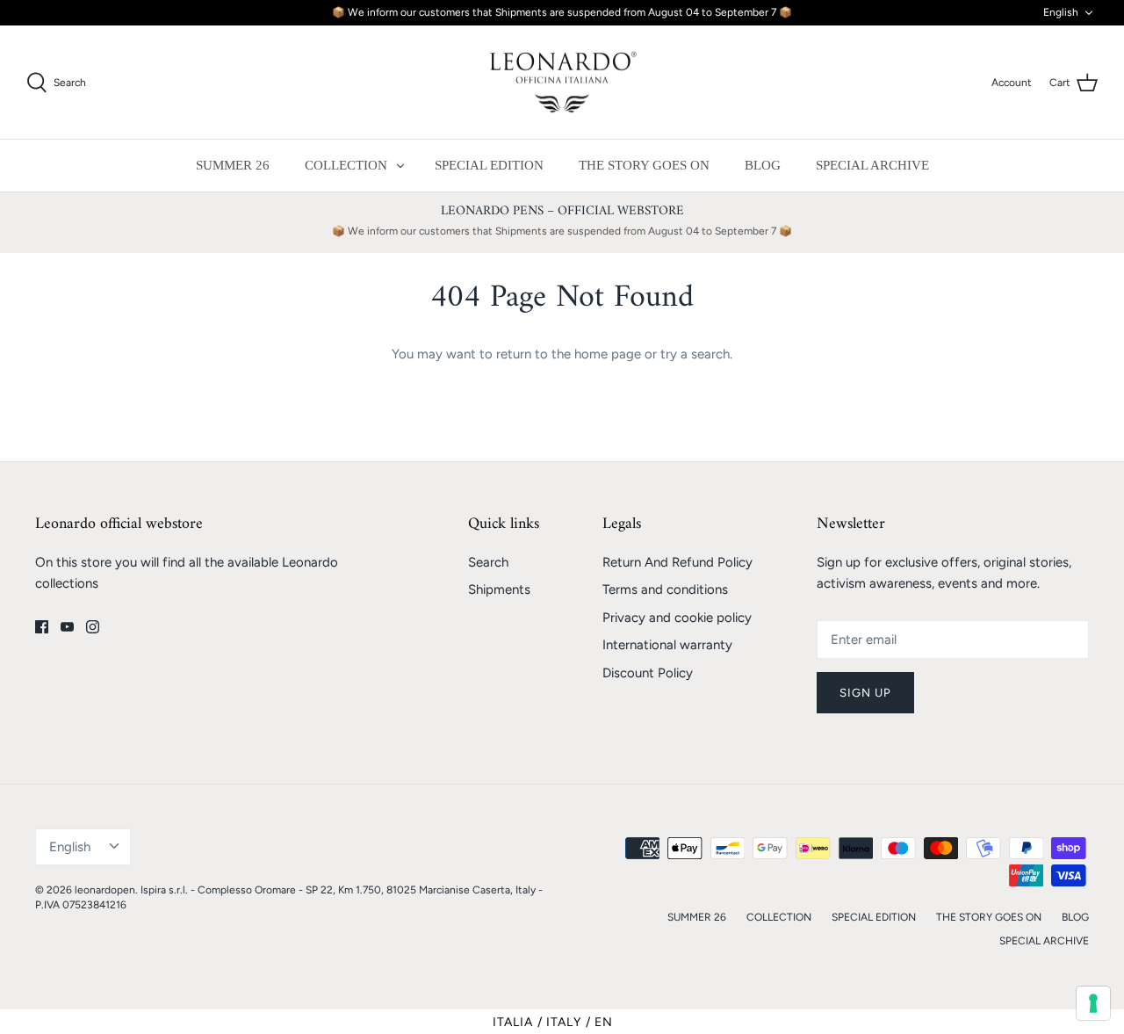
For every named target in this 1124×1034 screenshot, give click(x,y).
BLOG (763, 165)
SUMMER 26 (233, 165)
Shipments (499, 589)
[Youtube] (67, 626)
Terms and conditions (665, 589)
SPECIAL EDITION (489, 165)
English (1060, 12)
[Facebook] (41, 626)
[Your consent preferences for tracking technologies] (1093, 1003)
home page (607, 354)
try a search (695, 354)
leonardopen (105, 890)
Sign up (865, 692)
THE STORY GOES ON (644, 165)
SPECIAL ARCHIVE (872, 165)
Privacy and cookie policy (677, 617)
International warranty (667, 645)
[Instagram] (92, 626)
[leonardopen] (562, 82)
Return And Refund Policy (677, 562)
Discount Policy (647, 673)
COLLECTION (346, 165)
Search (488, 562)
